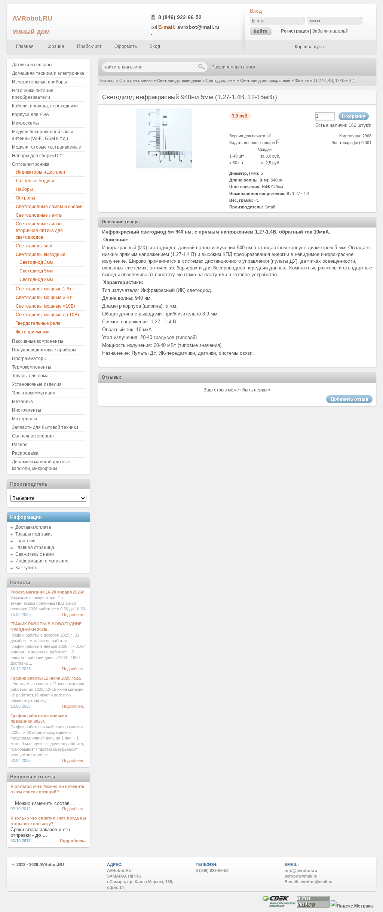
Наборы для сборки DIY (37, 155)
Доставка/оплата (33, 527)
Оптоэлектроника (136, 80)
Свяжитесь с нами (34, 554)
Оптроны (25, 198)
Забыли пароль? (330, 31)
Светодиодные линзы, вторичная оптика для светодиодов (40, 230)
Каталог (107, 80)
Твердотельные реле (38, 323)
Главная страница (34, 547)
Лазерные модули (35, 180)
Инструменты (26, 410)
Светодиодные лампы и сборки (49, 206)
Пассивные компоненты (37, 341)
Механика (22, 401)
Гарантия (25, 540)
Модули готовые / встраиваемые (46, 147)
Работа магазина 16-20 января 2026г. (47, 592)
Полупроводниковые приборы (44, 350)
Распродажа (25, 453)
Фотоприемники (33, 332)
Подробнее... (74, 614)
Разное (20, 444)
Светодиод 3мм (36, 262)
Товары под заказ (34, 534)
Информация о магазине (41, 561)
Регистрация (295, 31)
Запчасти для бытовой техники (45, 427)
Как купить (26, 567)
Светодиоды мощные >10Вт (46, 306)
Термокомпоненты (31, 367)
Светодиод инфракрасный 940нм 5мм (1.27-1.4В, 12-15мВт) (297, 80)
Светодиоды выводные (179, 80)
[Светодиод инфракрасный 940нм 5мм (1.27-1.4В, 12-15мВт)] (164, 167)
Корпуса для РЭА (30, 114)
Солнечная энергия (33, 436)
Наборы (24, 189)
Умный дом (31, 32)
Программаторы (29, 358)
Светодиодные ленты (39, 215)
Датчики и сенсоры (32, 64)
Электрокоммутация (33, 393)
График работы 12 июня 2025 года (45, 678)
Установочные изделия (37, 384)
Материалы (24, 418)
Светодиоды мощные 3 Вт (44, 297)
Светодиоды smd (34, 245)
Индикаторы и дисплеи (40, 172)
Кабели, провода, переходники (45, 106)
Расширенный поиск (233, 67)
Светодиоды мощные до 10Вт (48, 314)
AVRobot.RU (32, 18)
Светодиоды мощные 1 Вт (44, 289)
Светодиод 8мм (36, 279)
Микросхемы (25, 123)
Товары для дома (30, 375)
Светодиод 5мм (221, 80)
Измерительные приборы (39, 82)
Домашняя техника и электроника (48, 73)
